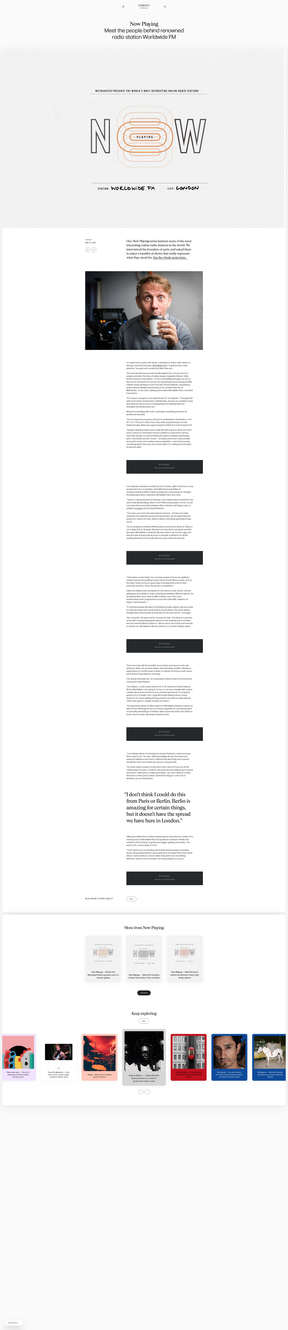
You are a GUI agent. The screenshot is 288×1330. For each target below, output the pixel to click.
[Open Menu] (164, 6)
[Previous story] (140, 1091)
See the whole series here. (170, 257)
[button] (144, 139)
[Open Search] (123, 6)
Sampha (139, 508)
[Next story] (147, 1091)
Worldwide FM (159, 365)
